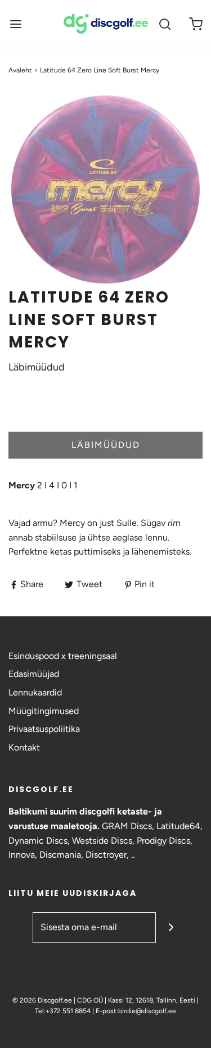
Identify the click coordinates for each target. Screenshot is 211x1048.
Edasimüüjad (33, 674)
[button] (105, 189)
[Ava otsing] (164, 23)
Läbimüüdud (105, 445)
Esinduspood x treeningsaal (62, 656)
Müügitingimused (43, 711)
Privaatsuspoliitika (44, 729)
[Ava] (15, 23)
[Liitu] (171, 927)
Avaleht (20, 70)
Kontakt (24, 747)
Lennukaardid (35, 692)
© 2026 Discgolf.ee (43, 1000)
